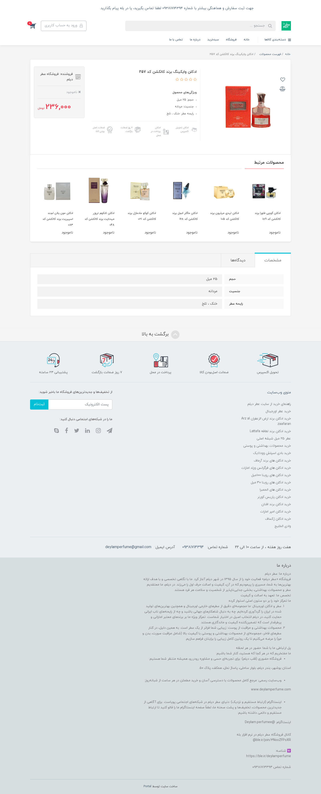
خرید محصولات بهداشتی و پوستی (267, 446)
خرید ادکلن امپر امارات (275, 511)
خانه (246, 40)
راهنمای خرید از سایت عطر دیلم (269, 404)
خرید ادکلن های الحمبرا (275, 490)
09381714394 (193, 547)
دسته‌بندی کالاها (276, 40)
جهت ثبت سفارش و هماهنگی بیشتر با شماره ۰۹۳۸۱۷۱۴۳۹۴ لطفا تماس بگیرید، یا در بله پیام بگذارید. (176, 8)
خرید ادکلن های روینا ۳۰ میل (271, 482)
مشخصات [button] (272, 260)
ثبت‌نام (39, 404)
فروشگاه (231, 40)
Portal (147, 786)
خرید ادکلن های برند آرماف (272, 460)
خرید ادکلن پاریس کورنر (274, 497)
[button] (35, 26)
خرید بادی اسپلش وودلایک (272, 453)
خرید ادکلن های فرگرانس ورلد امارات (266, 468)
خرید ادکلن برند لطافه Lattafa (270, 431)
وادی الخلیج (283, 526)
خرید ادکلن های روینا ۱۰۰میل (271, 475)
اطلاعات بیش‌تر (83, 8)
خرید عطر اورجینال (278, 411)
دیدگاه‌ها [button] (238, 260)
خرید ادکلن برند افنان (276, 504)
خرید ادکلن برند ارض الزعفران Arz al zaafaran (266, 421)
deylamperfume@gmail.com (128, 547)
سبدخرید (213, 40)
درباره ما (195, 40)
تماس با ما (176, 40)
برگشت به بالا (156, 334)
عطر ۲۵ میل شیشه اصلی (274, 438)
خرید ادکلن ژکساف (278, 519)
